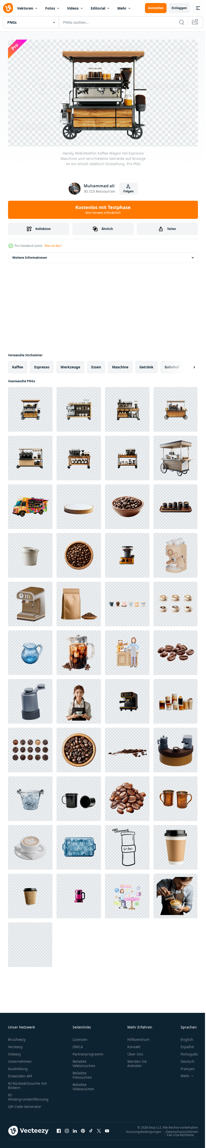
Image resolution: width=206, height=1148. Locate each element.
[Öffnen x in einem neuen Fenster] (99, 1129)
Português (185, 1052)
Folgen (128, 191)
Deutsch (184, 1059)
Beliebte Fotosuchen (82, 1073)
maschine (120, 364)
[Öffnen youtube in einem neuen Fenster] (107, 1129)
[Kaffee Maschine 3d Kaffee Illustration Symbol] (175, 553)
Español (183, 1044)
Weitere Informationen (29, 255)
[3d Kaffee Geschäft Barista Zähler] (175, 747)
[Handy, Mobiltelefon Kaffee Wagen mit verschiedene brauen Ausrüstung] (175, 455)
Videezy (14, 1052)
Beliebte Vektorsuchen (84, 1061)
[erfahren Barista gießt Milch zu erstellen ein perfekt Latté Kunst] (175, 893)
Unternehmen (20, 1059)
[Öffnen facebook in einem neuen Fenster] (59, 1129)
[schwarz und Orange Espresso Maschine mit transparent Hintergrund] (127, 699)
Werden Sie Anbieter (137, 1061)
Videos (73, 8)
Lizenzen (80, 1037)
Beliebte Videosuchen (83, 1084)
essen (96, 364)
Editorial (98, 8)
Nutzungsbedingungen (140, 1129)
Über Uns (135, 1052)
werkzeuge (70, 364)
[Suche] (182, 22)
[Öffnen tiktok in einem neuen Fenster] (91, 1129)
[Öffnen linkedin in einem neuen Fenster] (75, 1129)
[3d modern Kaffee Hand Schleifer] (30, 699)
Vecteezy (15, 1044)
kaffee (17, 364)
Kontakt (133, 1044)
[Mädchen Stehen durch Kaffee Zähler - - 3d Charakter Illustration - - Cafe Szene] (127, 650)
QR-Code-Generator (24, 1104)
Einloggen (179, 8)
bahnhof (172, 364)
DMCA (78, 1044)
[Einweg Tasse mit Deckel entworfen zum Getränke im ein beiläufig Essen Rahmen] (30, 553)
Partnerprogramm (88, 1052)
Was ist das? (53, 246)
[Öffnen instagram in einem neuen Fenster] (67, 1129)
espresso (41, 364)
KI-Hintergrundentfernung (28, 1095)
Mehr (121, 8)
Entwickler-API (20, 1074)
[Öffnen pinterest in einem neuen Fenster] (83, 1129)
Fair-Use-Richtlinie (176, 1132)
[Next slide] (186, 365)
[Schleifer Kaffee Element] (127, 845)
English (183, 1037)
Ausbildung (18, 1066)
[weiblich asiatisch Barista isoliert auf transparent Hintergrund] (79, 699)
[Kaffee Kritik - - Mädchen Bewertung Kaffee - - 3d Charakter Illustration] (127, 893)
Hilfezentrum (138, 1037)
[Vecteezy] (8, 8)
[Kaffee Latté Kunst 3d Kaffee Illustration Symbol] (30, 845)
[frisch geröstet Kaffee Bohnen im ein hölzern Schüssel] (79, 747)
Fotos (50, 8)
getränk (146, 364)
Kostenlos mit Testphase (103, 209)
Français (184, 1066)
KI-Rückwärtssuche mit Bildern (27, 1083)
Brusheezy (17, 1037)
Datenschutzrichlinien (178, 1129)
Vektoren (25, 8)
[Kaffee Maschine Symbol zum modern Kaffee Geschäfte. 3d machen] (30, 601)
